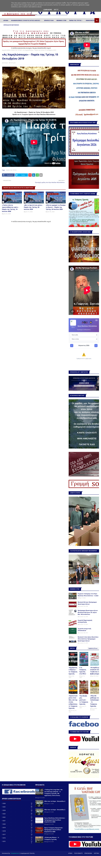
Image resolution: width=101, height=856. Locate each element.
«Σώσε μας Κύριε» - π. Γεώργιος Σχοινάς (51, 838)
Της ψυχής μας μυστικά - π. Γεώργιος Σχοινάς (83, 700)
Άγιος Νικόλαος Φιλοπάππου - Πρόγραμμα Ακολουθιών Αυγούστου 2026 (54, 820)
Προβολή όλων (92, 648)
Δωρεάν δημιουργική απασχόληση (85, 621)
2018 (17, 831)
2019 (17, 827)
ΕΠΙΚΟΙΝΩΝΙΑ (88, 853)
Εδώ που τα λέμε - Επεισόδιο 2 (54, 801)
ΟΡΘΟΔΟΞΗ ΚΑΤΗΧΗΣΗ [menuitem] (11, 25)
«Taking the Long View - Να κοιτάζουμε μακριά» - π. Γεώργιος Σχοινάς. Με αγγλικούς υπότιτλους (53, 792)
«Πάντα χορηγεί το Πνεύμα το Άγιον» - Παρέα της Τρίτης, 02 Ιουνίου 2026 (55, 207)
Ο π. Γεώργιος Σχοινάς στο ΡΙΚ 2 (82, 671)
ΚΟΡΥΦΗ (96, 853)
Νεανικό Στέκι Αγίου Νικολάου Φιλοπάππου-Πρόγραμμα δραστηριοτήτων (88, 639)
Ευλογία (5, 63)
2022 (17, 817)
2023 (17, 814)
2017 (17, 834)
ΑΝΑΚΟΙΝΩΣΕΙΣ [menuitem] (91, 20)
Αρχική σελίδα (6, 50)
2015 (17, 841)
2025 (17, 807)
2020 (17, 824)
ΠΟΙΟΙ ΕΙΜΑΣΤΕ (78, 853)
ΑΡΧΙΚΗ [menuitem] (5, 20)
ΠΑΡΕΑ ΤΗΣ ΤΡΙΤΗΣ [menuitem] (75, 20)
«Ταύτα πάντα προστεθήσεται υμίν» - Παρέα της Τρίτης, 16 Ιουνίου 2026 (10, 208)
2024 (17, 810)
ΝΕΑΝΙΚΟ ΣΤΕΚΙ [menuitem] (61, 20)
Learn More (47, 9)
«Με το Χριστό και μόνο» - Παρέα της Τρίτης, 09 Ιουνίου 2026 (33, 207)
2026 (17, 803)
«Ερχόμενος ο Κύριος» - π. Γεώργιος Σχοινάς (73, 671)
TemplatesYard (15, 853)
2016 (17, 838)
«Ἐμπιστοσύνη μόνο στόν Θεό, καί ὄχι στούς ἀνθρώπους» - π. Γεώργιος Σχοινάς (74, 702)
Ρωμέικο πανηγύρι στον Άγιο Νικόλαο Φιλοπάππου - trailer (88, 595)
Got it (56, 9)
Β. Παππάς (31, 853)
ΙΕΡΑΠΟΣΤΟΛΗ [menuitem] (49, 20)
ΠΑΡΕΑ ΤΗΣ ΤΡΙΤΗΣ (16, 50)
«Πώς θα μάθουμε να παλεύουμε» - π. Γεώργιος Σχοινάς (94, 701)
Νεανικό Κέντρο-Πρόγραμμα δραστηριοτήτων (87, 603)
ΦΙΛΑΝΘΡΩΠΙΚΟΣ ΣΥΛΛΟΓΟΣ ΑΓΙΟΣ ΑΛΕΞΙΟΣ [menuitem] (25, 20)
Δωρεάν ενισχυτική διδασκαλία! (84, 629)
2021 (17, 821)
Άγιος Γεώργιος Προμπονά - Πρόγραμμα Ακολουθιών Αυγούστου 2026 (53, 829)
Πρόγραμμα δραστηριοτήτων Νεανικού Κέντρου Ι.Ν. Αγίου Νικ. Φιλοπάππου (88, 612)
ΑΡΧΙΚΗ (70, 853)
